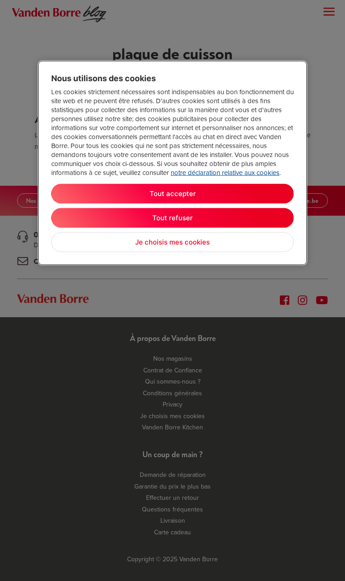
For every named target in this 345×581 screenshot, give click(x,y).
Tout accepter (173, 193)
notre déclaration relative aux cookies (225, 172)
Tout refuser (172, 218)
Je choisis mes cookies (172, 242)
